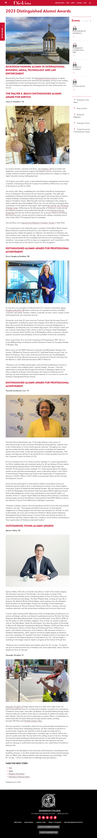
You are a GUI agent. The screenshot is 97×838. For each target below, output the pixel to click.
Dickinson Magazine (78, 115)
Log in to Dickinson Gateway (48, 827)
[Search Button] (90, 3)
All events (85, 21)
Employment (28, 822)
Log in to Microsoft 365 (48, 832)
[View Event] (80, 36)
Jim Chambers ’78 (45, 169)
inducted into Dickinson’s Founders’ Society (38, 223)
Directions (18, 822)
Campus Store (41, 822)
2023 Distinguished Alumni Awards (38, 11)
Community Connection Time (78, 50)
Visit (67, 3)
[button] (6, 3)
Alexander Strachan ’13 (14, 706)
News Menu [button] (2, 32)
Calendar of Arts (83, 123)
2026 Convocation (79, 85)
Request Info (59, 3)
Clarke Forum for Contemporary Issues (81, 130)
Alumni (79, 3)
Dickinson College (22, 2)
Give (85, 3)
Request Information (16, 774)
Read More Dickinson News (19, 777)
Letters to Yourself (77, 68)
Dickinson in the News (81, 101)
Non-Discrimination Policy (73, 822)
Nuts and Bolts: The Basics (79, 32)
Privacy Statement (54, 822)
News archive (82, 108)
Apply (73, 3)
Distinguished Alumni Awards (46, 78)
